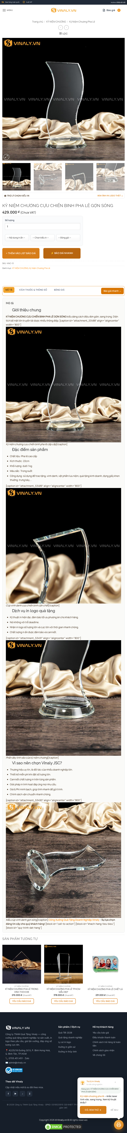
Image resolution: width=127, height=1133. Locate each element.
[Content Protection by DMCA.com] (63, 1126)
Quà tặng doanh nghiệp (70, 1037)
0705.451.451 (120, 2)
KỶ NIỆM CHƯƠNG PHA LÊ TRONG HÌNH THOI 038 (21, 990)
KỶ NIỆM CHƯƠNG (56, 21)
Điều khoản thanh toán (104, 1037)
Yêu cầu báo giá (21, 1001)
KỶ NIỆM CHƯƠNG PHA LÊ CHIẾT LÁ (105, 989)
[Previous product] (66, 27)
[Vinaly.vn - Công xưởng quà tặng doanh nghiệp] (63, 10)
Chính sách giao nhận (103, 1050)
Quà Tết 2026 (65, 1032)
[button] (7, 10)
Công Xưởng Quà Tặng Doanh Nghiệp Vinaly (74, 919)
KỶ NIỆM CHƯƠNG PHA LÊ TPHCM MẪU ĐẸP (63, 990)
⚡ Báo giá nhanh (62, 253)
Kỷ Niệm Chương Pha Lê (82, 21)
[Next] (118, 99)
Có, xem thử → (93, 1109)
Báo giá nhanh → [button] (112, 290)
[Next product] (60, 27)
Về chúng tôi (99, 1055)
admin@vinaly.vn (17, 1062)
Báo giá (113, 10)
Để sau (114, 1109)
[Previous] (8, 99)
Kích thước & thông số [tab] (33, 289)
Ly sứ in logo (64, 1042)
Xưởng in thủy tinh (67, 1051)
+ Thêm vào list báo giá (21, 253)
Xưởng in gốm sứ (66, 1047)
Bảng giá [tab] (59, 289)
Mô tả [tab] (8, 289)
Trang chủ (37, 21)
